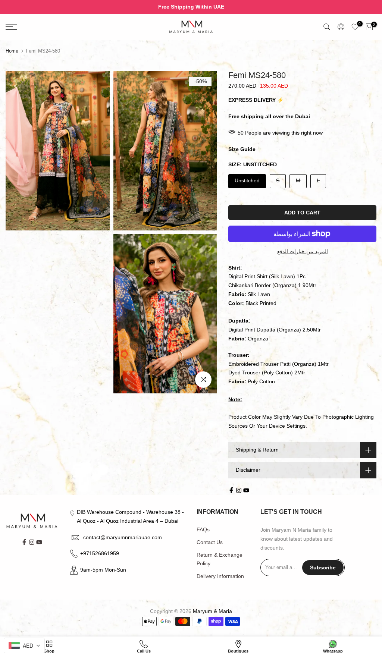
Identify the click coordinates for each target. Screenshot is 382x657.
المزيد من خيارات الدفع (302, 251)
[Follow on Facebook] (231, 490)
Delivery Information (220, 576)
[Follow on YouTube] (246, 490)
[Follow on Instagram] (238, 490)
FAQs (203, 529)
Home (12, 51)
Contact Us (210, 542)
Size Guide (242, 149)
